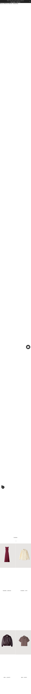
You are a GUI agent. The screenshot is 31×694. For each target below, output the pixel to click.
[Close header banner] (29, 1)
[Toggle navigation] (29, 5)
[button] (20, 4)
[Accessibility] (3, 487)
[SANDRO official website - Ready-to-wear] (8, 4)
